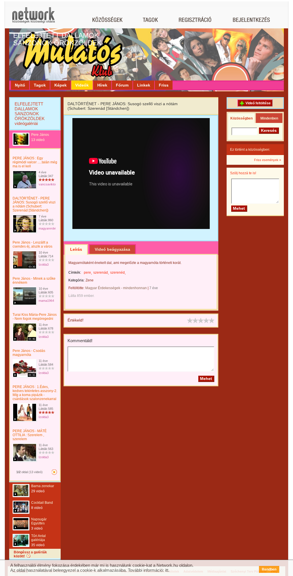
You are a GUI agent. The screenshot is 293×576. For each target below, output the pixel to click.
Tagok (40, 85)
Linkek (143, 85)
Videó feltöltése (258, 103)
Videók (82, 85)
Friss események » (267, 160)
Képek (60, 85)
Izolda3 (44, 264)
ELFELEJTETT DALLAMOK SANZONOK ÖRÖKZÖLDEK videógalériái (30, 113)
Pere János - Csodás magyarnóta (29, 353)
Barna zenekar (42, 486)
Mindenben (269, 118)
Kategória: (76, 280)
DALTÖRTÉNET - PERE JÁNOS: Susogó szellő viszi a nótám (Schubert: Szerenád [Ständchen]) (34, 204)
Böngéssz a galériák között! (30, 554)
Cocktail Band (42, 503)
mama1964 (46, 300)
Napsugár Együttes (39, 521)
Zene (90, 280)
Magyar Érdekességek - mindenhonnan (116, 288)
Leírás (76, 249)
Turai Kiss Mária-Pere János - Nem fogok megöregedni (35, 317)
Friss (164, 85)
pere (87, 273)
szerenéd (117, 273)
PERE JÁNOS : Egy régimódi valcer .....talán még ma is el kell (35, 162)
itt (166, 570)
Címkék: (74, 273)
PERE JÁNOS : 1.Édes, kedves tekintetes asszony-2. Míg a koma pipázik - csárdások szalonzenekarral (35, 393)
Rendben (269, 569)
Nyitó (20, 85)
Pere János (40, 135)
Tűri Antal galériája (38, 538)
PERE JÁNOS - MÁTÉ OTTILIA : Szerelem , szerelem (30, 435)
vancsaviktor (48, 184)
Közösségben (241, 118)
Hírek (102, 85)
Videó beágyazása (112, 249)
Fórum (122, 85)
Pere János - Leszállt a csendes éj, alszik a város (32, 244)
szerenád (100, 273)
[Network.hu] (33, 17)
